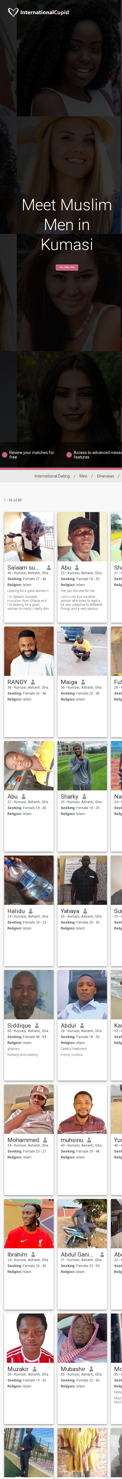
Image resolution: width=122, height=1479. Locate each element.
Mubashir (73, 1369)
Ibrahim (17, 1254)
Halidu (16, 911)
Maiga (69, 682)
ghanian (13, 1049)
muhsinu (72, 1140)
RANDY (17, 682)
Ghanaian (105, 476)
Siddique (19, 1025)
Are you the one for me (77, 591)
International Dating (52, 476)
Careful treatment (74, 1049)
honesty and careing (22, 1055)
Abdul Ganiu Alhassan (78, 1254)
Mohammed (23, 1140)
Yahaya (70, 911)
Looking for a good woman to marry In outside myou (29, 591)
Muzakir (18, 1369)
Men (83, 476)
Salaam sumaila (25, 567)
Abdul (68, 1025)
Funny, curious (72, 1055)
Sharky (69, 796)
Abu (66, 567)
